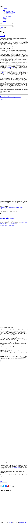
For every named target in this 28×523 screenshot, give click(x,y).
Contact (4, 21)
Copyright (5, 19)
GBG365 (2, 1)
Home (1, 27)
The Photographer (9, 11)
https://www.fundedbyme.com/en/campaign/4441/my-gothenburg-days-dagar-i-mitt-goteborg (11, 208)
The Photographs (9, 13)
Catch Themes (22, 522)
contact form (7, 468)
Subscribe (5, 18)
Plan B (2, 36)
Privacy (4, 17)
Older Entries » (3, 481)
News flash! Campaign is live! (10, 97)
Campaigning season (7, 218)
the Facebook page (16, 467)
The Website (8, 16)
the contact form (10, 67)
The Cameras (8, 14)
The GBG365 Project (10, 12)
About (4, 10)
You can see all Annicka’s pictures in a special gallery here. (13, 223)
